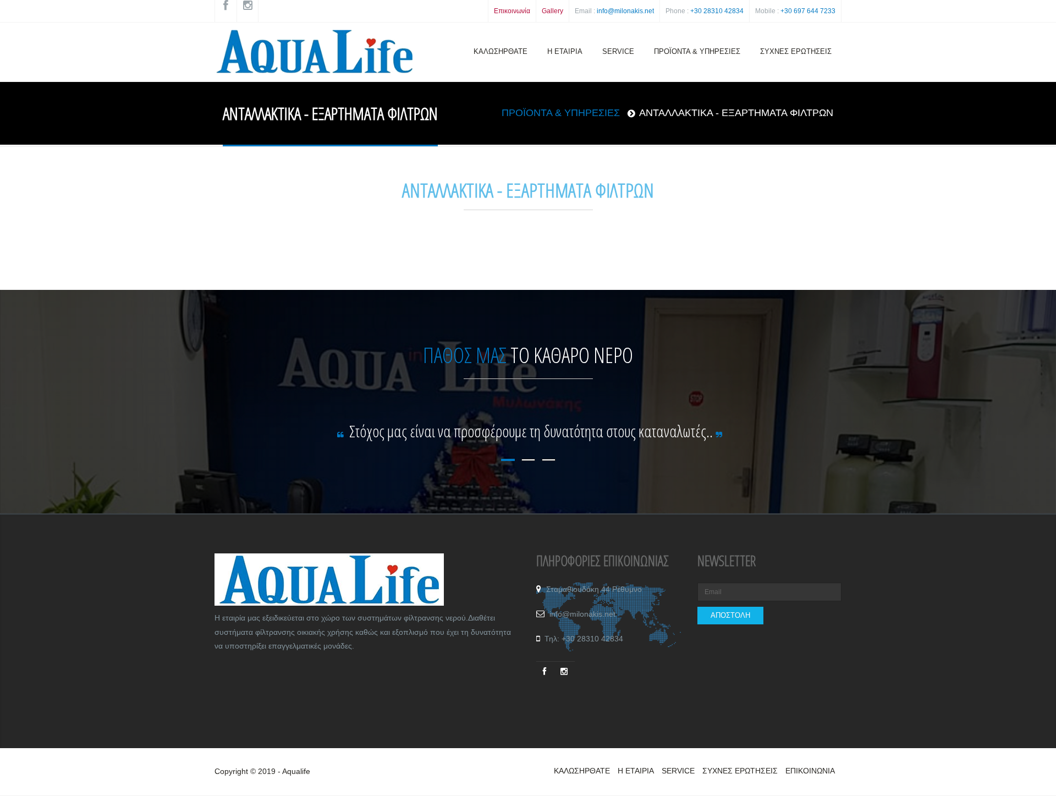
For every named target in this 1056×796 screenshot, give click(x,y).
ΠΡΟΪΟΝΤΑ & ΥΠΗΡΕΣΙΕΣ (697, 51)
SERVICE (618, 51)
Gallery (552, 11)
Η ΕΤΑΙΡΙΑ (564, 51)
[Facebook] (546, 671)
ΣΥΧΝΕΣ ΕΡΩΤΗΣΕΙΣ (796, 51)
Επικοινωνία (512, 11)
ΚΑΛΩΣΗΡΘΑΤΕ (500, 51)
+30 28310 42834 (717, 11)
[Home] (314, 54)
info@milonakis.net (625, 11)
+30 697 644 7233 (807, 11)
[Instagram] (565, 671)
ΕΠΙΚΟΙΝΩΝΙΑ (810, 770)
